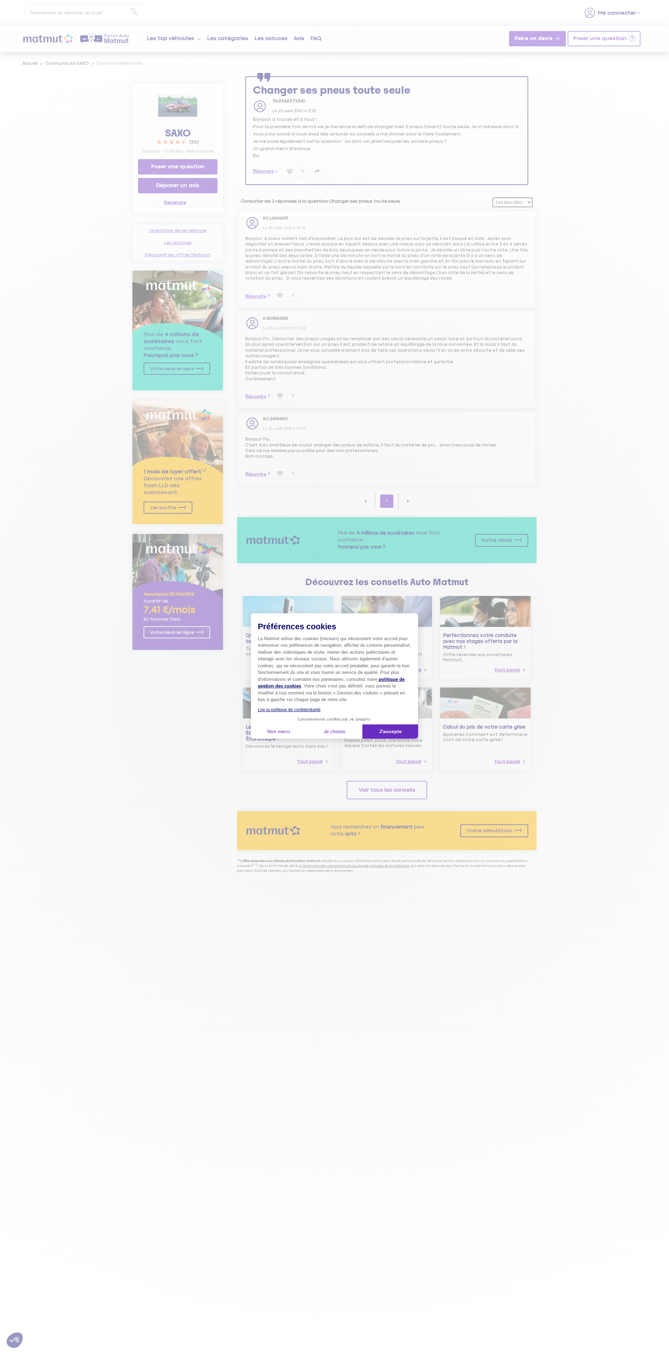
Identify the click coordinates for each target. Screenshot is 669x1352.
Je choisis (334, 731)
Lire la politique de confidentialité (289, 709)
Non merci (278, 731)
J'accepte (390, 731)
